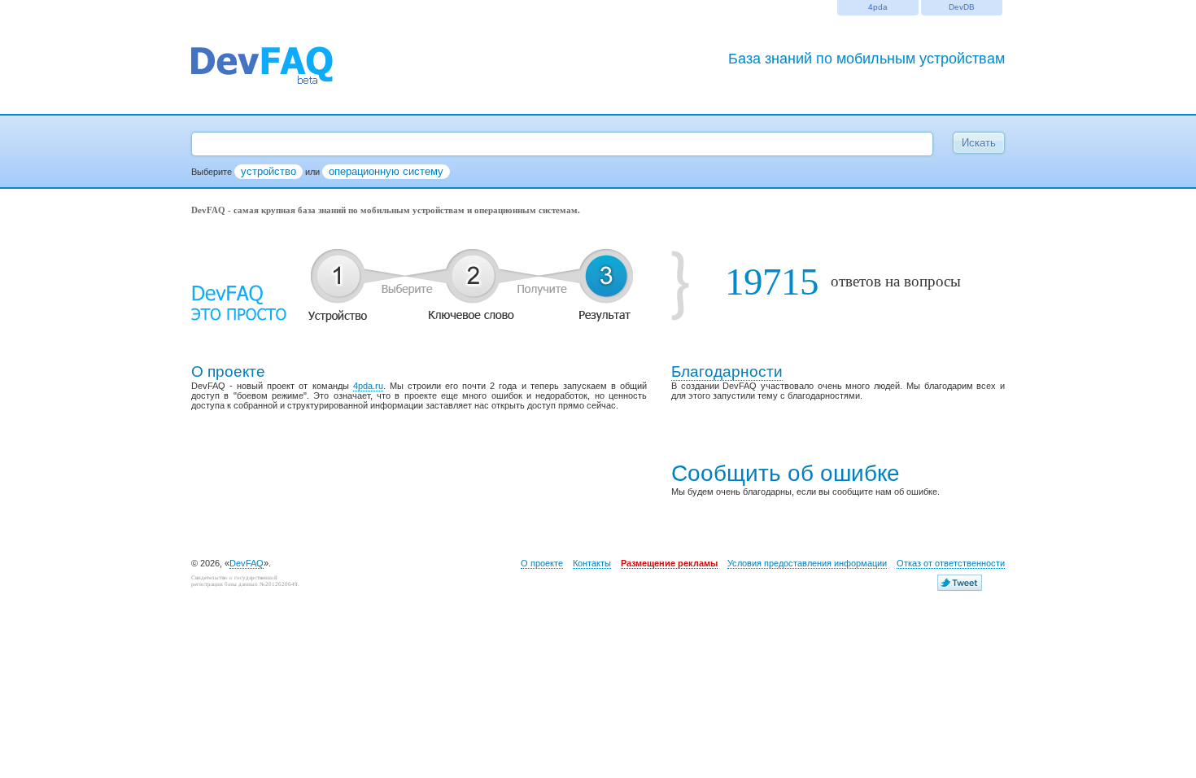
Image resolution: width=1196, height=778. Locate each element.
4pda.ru (368, 386)
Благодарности (727, 371)
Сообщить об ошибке (785, 473)
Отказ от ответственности (951, 563)
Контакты (592, 563)
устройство (268, 171)
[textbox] (562, 144)
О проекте (542, 563)
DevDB (962, 6)
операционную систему (386, 171)
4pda (878, 6)
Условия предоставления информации (807, 563)
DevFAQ (246, 563)
